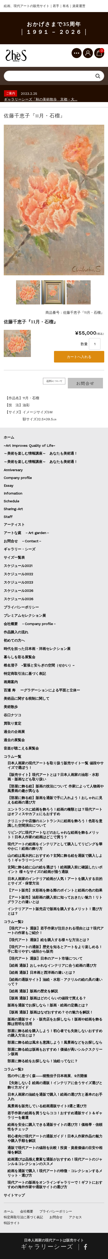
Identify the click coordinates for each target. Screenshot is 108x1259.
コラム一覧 (12, 756)
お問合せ (56, 1217)
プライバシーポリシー (21, 607)
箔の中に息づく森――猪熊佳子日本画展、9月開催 (47, 1076)
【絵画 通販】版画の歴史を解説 (33, 991)
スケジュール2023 (18, 582)
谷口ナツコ (14, 715)
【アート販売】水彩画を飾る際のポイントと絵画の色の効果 (55, 890)
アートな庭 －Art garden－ (27, 533)
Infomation (13, 493)
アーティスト (14, 524)
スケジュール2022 (18, 574)
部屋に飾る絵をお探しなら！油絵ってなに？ (43, 1061)
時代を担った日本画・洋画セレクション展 (37, 649)
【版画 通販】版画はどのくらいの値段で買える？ (47, 998)
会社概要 (26, 1211)
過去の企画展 (14, 732)
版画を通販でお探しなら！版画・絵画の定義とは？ (48, 1005)
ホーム (9, 437)
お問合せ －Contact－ (23, 541)
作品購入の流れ (16, 632)
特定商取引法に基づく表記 (25, 673)
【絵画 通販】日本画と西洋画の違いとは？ (42, 972)
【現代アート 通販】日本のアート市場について (45, 958)
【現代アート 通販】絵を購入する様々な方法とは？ (49, 940)
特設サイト (12, 1223)
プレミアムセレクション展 (25, 615)
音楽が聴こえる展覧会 (21, 748)
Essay (8, 485)
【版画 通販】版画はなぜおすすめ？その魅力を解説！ (50, 1012)
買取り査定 (12, 723)
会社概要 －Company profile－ (30, 624)
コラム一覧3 (13, 1069)
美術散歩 (11, 707)
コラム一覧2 (13, 922)
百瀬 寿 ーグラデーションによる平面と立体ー (42, 690)
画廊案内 (11, 682)
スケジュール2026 (18, 591)
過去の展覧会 (14, 740)
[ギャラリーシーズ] (16, 55)
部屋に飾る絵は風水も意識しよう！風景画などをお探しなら (55, 1042)
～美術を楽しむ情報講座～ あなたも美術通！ (41, 453)
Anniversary (13, 470)
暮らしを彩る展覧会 (19, 657)
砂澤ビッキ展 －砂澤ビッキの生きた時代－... (39, 99)
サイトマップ (14, 1195)
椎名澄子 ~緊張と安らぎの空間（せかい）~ (39, 665)
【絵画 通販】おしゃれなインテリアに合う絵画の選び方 (52, 965)
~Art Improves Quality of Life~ (29, 445)
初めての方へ (14, 640)
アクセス (75, 1217)
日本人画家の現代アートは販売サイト (54, 1240)
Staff (8, 517)
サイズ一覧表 (16, 557)
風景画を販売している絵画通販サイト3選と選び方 (47, 1106)
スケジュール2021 (18, 566)
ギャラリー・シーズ (19, 549)
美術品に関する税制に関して (26, 698)
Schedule (11, 501)
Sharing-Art (13, 509)
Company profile (18, 478)
